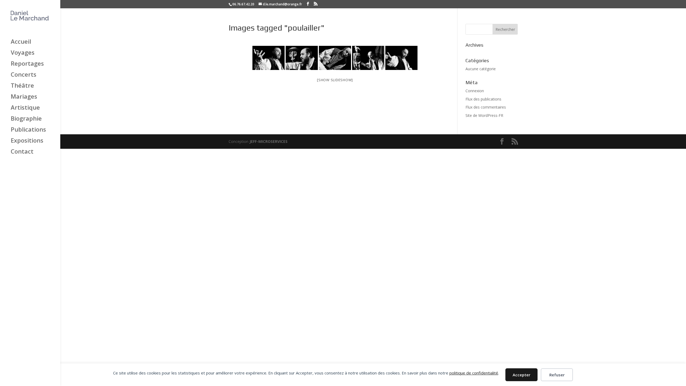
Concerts (23, 74)
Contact (22, 151)
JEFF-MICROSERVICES (268, 141)
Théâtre (22, 85)
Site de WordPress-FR (484, 115)
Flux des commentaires (485, 107)
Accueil (21, 41)
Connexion (474, 90)
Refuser (557, 374)
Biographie (26, 118)
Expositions (27, 140)
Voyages (23, 52)
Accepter (521, 374)
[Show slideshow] (335, 79)
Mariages (24, 96)
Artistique (25, 107)
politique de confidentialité (473, 373)
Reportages (27, 63)
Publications (28, 129)
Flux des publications (483, 99)
